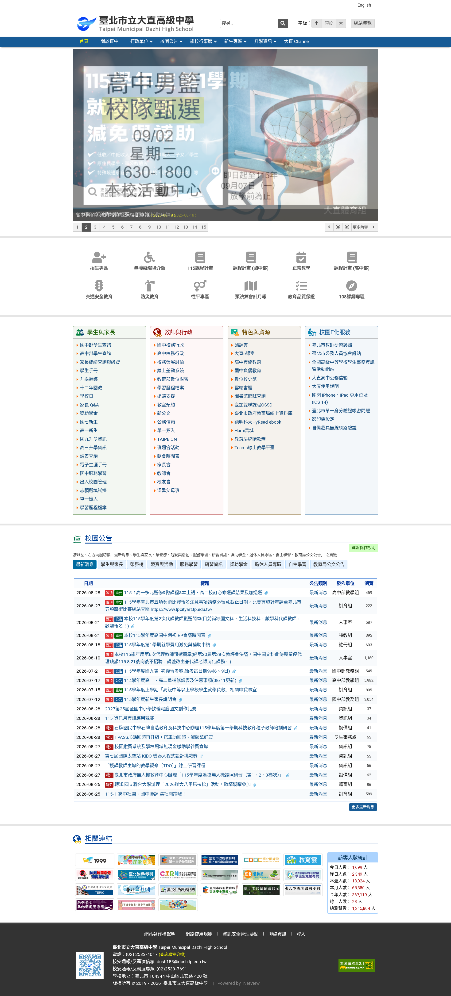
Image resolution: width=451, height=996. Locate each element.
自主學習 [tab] (297, 564)
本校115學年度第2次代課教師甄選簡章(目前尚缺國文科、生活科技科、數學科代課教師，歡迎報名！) (203, 622)
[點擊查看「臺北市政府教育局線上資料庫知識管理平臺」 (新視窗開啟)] (220, 860)
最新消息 (318, 592)
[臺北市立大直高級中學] (136, 23)
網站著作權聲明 (159, 934)
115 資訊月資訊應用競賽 (129, 718)
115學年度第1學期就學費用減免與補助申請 (158, 644)
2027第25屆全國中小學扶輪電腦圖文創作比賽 (150, 709)
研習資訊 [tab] (214, 564)
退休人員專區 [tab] (268, 564)
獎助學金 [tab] (239, 564)
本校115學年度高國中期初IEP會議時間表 (156, 635)
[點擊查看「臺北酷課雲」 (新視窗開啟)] (261, 860)
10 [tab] (158, 227)
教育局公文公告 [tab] (329, 564)
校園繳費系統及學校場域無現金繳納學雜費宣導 (157, 746)
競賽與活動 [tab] (162, 564)
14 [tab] (194, 227)
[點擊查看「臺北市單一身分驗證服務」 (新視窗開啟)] (178, 860)
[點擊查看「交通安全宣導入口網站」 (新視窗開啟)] (220, 890)
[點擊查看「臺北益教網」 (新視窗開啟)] (136, 890)
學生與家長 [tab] (112, 564)
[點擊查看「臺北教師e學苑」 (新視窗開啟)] (136, 875)
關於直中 (109, 41)
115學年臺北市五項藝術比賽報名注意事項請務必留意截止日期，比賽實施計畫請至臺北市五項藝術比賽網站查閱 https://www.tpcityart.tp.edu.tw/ (203, 605)
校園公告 (169, 41)
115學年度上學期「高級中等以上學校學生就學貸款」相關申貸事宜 (181, 690)
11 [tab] (167, 227)
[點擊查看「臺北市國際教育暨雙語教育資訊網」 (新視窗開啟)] (178, 905)
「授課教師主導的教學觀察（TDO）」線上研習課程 (155, 765)
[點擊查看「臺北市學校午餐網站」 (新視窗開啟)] (136, 860)
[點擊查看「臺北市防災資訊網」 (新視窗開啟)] (178, 890)
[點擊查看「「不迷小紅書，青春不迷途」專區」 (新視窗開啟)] (136, 905)
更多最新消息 (363, 807)
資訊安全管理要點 (240, 934)
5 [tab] (113, 227)
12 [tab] (176, 227)
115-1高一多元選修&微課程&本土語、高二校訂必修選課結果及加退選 (184, 592)
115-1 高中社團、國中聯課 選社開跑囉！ (145, 794)
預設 (329, 23)
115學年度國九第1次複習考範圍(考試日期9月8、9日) (168, 671)
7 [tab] (131, 227)
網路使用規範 (199, 934)
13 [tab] (185, 227)
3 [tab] (95, 227)
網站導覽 (363, 23)
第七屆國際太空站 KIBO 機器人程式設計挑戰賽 (151, 756)
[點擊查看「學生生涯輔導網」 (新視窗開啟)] (303, 875)
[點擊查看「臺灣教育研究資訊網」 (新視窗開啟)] (95, 890)
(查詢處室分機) (172, 954)
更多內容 (360, 227)
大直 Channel (297, 41)
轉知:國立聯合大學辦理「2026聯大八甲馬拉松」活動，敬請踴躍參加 (178, 784)
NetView (251, 983)
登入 (300, 934)
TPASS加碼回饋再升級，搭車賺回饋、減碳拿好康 (159, 737)
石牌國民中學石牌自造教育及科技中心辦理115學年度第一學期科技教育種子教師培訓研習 (199, 728)
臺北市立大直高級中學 (184, 983)
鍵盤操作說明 (364, 547)
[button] (329, 227)
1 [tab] (77, 227)
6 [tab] (122, 227)
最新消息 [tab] (85, 564)
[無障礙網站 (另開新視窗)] (356, 965)
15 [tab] (203, 227)
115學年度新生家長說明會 (141, 699)
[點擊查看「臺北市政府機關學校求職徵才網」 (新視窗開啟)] (220, 875)
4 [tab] (104, 227)
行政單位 (139, 41)
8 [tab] (140, 227)
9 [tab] (149, 227)
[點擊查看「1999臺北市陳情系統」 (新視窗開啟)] (95, 860)
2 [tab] (86, 227)
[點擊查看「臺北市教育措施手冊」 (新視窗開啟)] (303, 890)
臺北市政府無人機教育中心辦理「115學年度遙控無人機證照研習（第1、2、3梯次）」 (195, 775)
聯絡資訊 (277, 934)
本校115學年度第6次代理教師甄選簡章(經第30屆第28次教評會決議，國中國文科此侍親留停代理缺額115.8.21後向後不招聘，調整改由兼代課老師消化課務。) (203, 658)
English (364, 5)
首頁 (84, 41)
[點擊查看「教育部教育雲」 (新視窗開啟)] (303, 860)
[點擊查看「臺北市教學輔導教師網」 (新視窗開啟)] (261, 890)
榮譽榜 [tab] (137, 564)
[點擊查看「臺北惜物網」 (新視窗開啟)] (261, 875)
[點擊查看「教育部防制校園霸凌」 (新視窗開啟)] (95, 875)
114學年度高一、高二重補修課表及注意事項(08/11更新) (171, 680)
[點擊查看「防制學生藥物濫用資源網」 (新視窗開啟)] (95, 905)
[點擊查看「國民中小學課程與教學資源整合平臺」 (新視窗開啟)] (178, 875)
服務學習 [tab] (189, 564)
